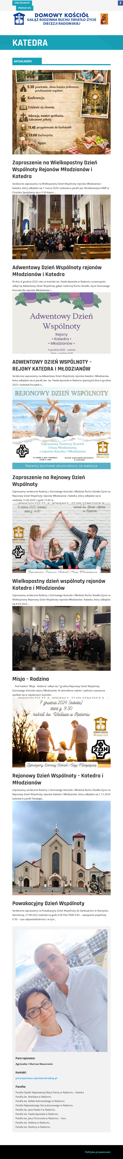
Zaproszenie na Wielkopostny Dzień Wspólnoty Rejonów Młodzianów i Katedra (54, 169)
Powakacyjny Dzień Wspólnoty (48, 903)
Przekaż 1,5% (24, 8)
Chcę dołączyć (22, 2)
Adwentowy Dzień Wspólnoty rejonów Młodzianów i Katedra (57, 271)
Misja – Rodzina (30, 679)
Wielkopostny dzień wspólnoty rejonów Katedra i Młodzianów (58, 585)
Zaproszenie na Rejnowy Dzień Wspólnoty (48, 481)
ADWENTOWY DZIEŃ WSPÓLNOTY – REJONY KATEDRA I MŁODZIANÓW (52, 365)
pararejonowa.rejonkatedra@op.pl (36, 1078)
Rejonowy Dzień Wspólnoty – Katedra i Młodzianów (57, 779)
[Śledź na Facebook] (120, 3)
